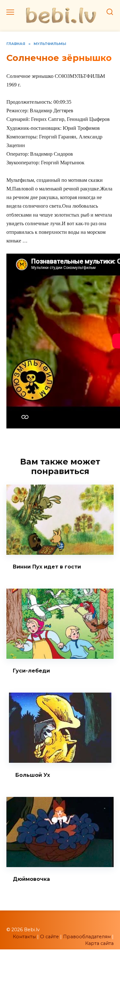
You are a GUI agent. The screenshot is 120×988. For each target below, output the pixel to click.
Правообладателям (87, 937)
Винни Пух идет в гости (47, 567)
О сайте (49, 937)
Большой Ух (32, 775)
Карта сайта (99, 943)
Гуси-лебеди (31, 671)
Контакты (24, 937)
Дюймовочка (31, 879)
